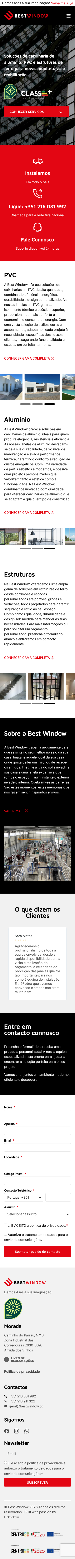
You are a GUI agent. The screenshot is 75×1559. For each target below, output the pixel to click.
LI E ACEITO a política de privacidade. (38, 1225)
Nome (8, 1107)
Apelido (9, 1124)
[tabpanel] (37, 387)
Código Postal (14, 1173)
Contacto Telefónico (18, 1190)
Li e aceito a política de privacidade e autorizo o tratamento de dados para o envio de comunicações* (34, 1468)
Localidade (12, 1157)
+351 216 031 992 (45, 206)
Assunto (10, 1207)
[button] (9, 964)
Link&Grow (11, 1517)
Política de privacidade (22, 1371)
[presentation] (25, 403)
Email (8, 1140)
